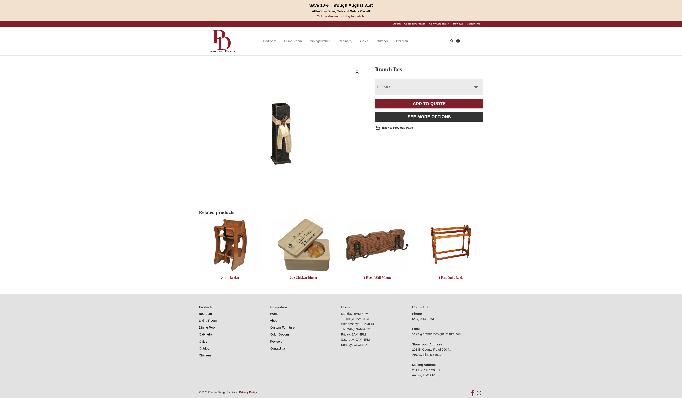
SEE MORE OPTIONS (429, 116)
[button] (357, 72)
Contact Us (473, 23)
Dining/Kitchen (320, 41)
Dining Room (208, 327)
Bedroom (269, 41)
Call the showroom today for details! (341, 16)
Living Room (293, 41)
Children (402, 41)
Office (364, 41)
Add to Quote (429, 103)
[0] (457, 41)
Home (274, 313)
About (397, 23)
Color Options (437, 23)
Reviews (458, 23)
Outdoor (382, 41)
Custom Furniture (415, 23)
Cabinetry (345, 41)
